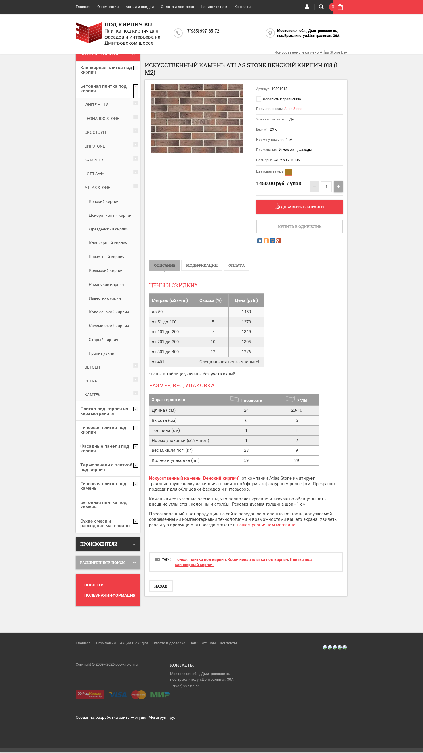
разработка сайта (113, 717)
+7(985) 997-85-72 (202, 31)
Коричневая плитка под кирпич (258, 559)
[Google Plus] (278, 240)
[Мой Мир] (272, 240)
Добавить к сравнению (281, 99)
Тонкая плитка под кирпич (200, 559)
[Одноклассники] (266, 240)
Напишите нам (214, 7)
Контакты (242, 7)
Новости (94, 585)
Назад (160, 586)
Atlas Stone (293, 109)
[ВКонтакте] (259, 240)
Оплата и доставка (177, 7)
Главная (83, 7)
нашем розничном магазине (266, 524)
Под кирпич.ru (128, 24)
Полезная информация (109, 595)
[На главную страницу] (89, 33)
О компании (108, 7)
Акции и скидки (140, 7)
